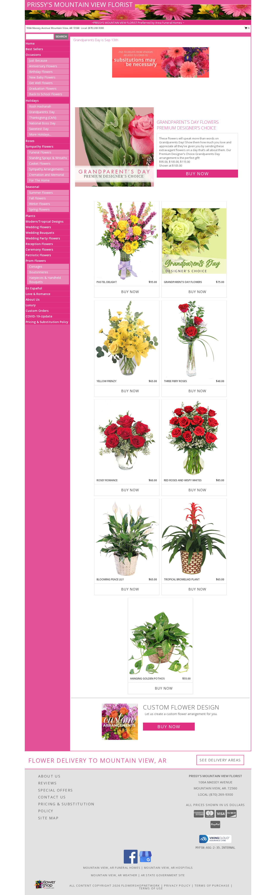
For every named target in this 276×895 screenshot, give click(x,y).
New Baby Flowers (42, 77)
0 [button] (248, 28)
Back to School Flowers (45, 94)
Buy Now (197, 174)
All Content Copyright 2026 (94, 885)
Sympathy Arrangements (46, 169)
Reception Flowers (39, 244)
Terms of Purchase (212, 885)
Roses (30, 141)
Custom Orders (37, 311)
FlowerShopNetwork (140, 885)
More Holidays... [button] (40, 134)
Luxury (31, 305)
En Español (34, 288)
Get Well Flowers (41, 83)
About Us (32, 299)
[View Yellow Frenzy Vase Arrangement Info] (126, 340)
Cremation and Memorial (46, 175)
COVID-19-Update (39, 316)
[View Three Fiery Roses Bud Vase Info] (194, 340)
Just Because (38, 60)
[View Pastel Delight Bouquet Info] (126, 240)
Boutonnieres (38, 272)
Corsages (35, 266)
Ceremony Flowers (39, 249)
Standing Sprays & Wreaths (48, 158)
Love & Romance (38, 294)
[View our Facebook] (131, 862)
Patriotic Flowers (38, 255)
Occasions (33, 55)
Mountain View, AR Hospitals (168, 868)
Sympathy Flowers (39, 146)
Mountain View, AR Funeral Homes (111, 868)
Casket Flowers (39, 163)
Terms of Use (151, 888)
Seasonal (32, 187)
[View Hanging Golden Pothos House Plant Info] (160, 637)
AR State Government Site (163, 875)
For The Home (39, 180)
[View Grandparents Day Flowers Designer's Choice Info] (194, 240)
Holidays (32, 100)
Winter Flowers (39, 204)
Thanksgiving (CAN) (42, 118)
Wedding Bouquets (40, 233)
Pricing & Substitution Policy (47, 322)
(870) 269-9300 (96, 28)
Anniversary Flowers (43, 66)
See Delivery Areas (220, 760)
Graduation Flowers (42, 88)
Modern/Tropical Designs (44, 221)
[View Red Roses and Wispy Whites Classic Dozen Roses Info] (194, 439)
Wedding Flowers (38, 227)
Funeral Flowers (40, 152)
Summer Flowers (41, 193)
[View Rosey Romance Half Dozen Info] (126, 439)
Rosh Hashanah (40, 106)
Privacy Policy (177, 885)
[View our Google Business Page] (145, 862)
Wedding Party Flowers (43, 238)
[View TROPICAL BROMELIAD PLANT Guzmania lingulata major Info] (194, 538)
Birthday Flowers (41, 72)
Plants (30, 216)
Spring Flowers (39, 209)
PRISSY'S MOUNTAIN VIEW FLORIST (80, 4)
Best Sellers (34, 49)
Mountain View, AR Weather (114, 875)
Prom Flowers (36, 261)
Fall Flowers (37, 198)
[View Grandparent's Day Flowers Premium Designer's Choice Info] (115, 147)
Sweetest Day (39, 129)
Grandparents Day (42, 112)
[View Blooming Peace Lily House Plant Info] (126, 538)
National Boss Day (42, 123)
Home (30, 43)
